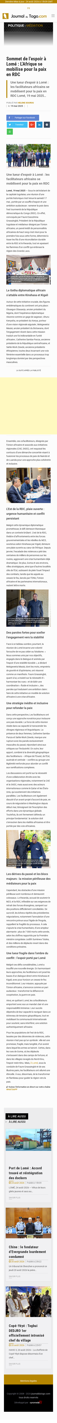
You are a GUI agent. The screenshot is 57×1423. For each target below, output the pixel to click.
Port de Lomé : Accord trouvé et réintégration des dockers (26, 1173)
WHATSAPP (11, 1089)
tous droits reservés (28, 1397)
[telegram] (47, 125)
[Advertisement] (28, 405)
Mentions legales (28, 1381)
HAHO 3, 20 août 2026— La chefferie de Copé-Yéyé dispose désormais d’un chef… (28, 1354)
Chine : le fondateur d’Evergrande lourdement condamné (27, 1252)
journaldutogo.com (40, 1393)
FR (28, 8)
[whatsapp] (10, 132)
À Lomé (34, 1063)
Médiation (34, 25)
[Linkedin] (39, 125)
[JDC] (25, 16)
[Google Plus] (32, 125)
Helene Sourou (26, 103)
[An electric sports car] (28, 1144)
